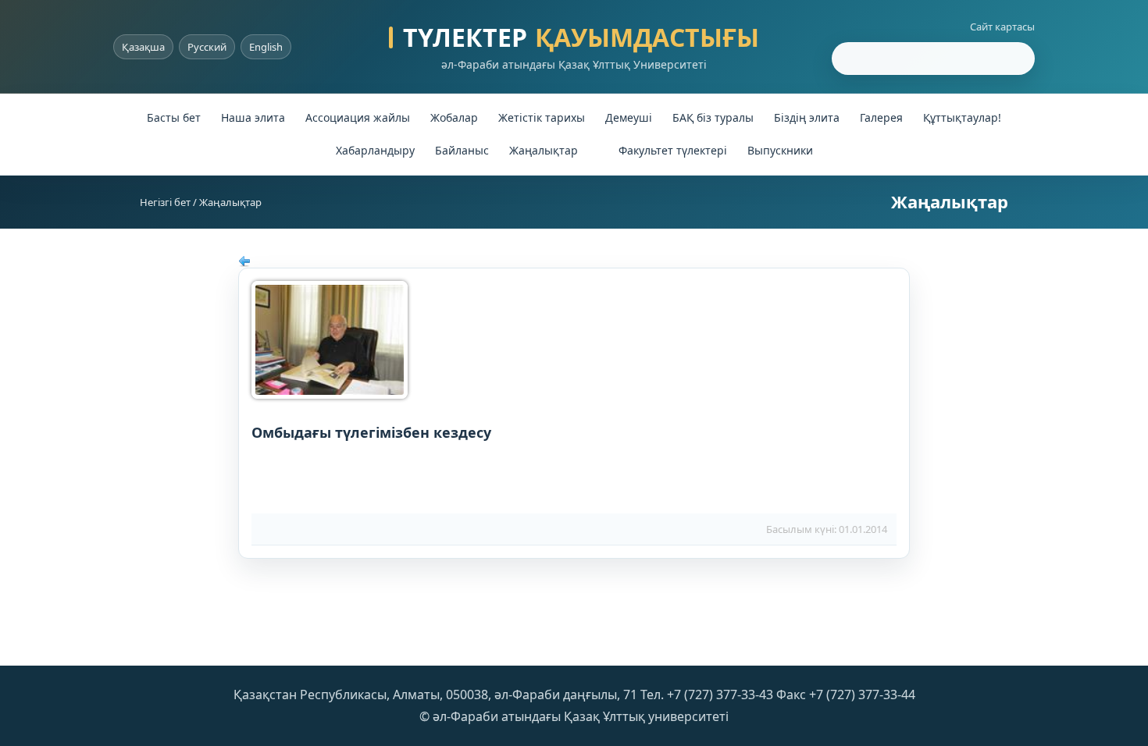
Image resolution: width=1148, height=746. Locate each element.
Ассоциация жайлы (357, 117)
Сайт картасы (1002, 27)
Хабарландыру (375, 150)
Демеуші (628, 117)
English (266, 47)
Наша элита (253, 117)
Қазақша (143, 47)
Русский (206, 47)
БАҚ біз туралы (713, 117)
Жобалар (454, 117)
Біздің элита (807, 117)
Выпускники (780, 150)
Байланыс (462, 150)
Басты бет (174, 117)
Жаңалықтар (543, 150)
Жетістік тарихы (541, 117)
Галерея (881, 117)
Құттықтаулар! (962, 117)
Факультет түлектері (673, 150)
